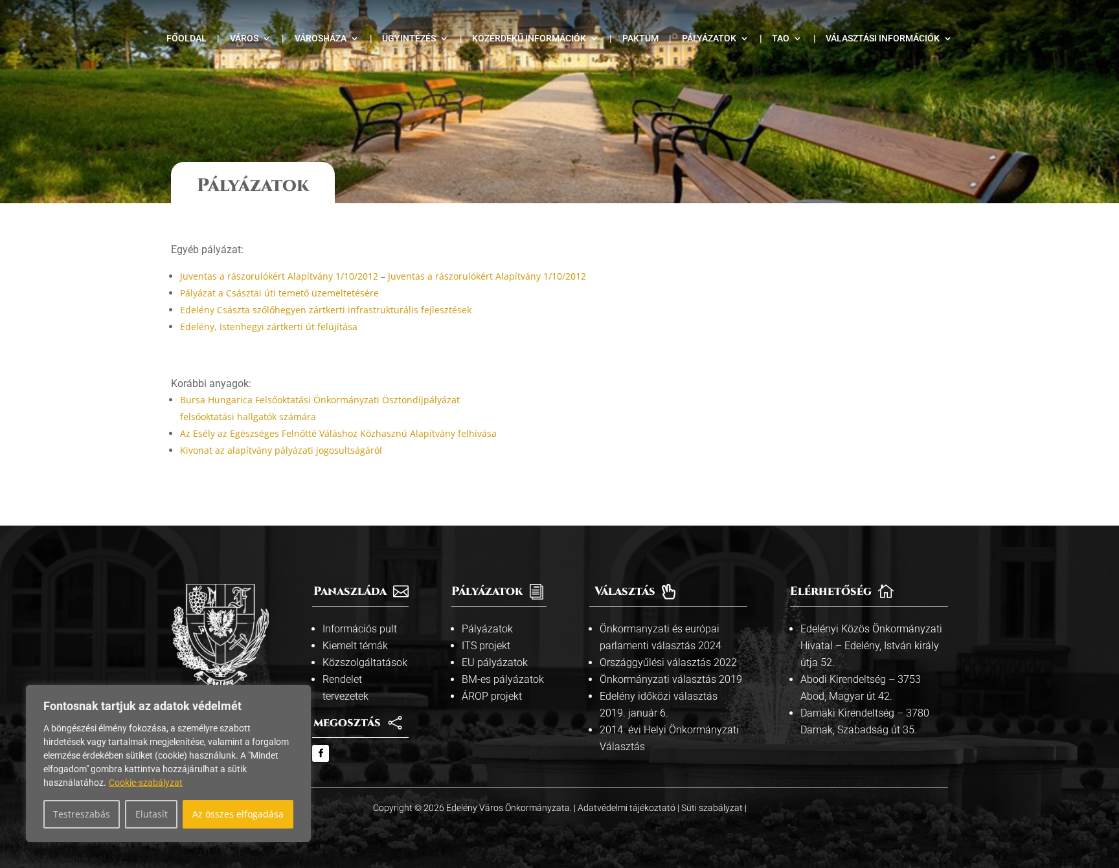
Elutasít (151, 814)
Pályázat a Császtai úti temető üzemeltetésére (279, 293)
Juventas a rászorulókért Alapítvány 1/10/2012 (279, 276)
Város (244, 38)
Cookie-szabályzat (146, 782)
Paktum (640, 38)
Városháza (320, 38)
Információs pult (359, 629)
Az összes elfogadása (238, 814)
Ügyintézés (409, 38)
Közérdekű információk (529, 38)
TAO (780, 38)
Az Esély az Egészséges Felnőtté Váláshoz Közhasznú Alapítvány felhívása (338, 433)
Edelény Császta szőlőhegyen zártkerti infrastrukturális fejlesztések (325, 310)
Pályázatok (709, 38)
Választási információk (883, 38)
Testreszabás (81, 814)
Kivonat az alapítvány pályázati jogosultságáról (281, 450)
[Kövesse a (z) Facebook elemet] (320, 753)
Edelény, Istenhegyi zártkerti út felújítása (268, 326)
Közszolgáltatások (364, 662)
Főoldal (186, 38)
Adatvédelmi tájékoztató (627, 808)
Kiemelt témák (355, 646)
